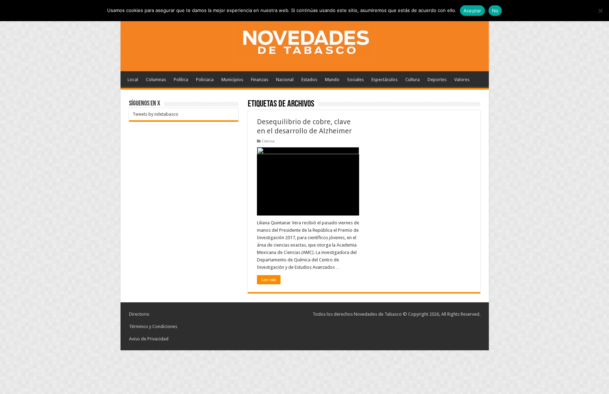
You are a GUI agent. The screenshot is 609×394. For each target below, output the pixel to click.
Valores (461, 79)
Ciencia (268, 141)
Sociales (355, 79)
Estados (309, 79)
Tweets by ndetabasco (155, 114)
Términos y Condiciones (153, 326)
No (495, 10)
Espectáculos (384, 79)
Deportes (437, 79)
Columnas (156, 79)
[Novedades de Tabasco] (304, 40)
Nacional (285, 79)
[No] (600, 10)
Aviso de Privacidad (148, 338)
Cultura (412, 79)
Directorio (139, 314)
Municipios (232, 79)
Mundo (332, 79)
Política (181, 79)
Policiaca (205, 79)
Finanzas (259, 79)
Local (133, 79)
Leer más (268, 279)
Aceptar (472, 10)
